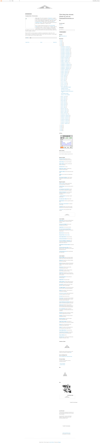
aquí (70, 352)
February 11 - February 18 (65, 116)
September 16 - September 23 (66, 65)
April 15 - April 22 (64, 104)
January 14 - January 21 (65, 122)
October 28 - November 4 (65, 57)
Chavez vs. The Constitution (65, 94)
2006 (61, 125)
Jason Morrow (52, 442)
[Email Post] (30, 37)
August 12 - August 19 (64, 72)
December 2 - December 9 (65, 50)
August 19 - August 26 (64, 71)
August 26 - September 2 (65, 69)
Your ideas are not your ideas (65, 89)
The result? (52, 19)
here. (61, 24)
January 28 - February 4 (65, 119)
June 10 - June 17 (64, 84)
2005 (61, 126)
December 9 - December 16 (65, 49)
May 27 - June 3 (63, 96)
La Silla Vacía (61, 209)
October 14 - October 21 (65, 60)
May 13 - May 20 (63, 99)
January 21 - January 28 (65, 120)
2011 (61, 40)
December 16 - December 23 (65, 48)
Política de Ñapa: (62, 183)
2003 (61, 129)
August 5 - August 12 (64, 73)
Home (41, 42)
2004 (61, 127)
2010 (61, 41)
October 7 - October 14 (64, 61)
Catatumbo (50, 18)
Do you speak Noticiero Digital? (66, 87)
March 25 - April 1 (64, 108)
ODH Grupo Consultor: (62, 293)
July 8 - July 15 (63, 79)
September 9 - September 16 (65, 67)
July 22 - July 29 (63, 76)
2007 (61, 45)
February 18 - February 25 (65, 115)
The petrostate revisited (64, 93)
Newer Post (27, 42)
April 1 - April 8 (63, 107)
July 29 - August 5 (64, 75)
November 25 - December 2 (65, 52)
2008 (61, 44)
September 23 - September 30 (66, 64)
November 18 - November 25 (65, 53)
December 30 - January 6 (65, 46)
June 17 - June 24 (64, 83)
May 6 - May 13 (63, 100)
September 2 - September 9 (65, 68)
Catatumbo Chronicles (64, 88)
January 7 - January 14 (65, 123)
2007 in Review (62, 363)
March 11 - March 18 (64, 111)
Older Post (55, 42)
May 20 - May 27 (63, 97)
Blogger (59, 442)
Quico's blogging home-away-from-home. (65, 356)
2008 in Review (62, 364)
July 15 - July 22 (63, 77)
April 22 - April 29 (64, 103)
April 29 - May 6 (63, 101)
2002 (61, 130)
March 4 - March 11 (64, 112)
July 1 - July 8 (63, 80)
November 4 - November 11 (65, 56)
